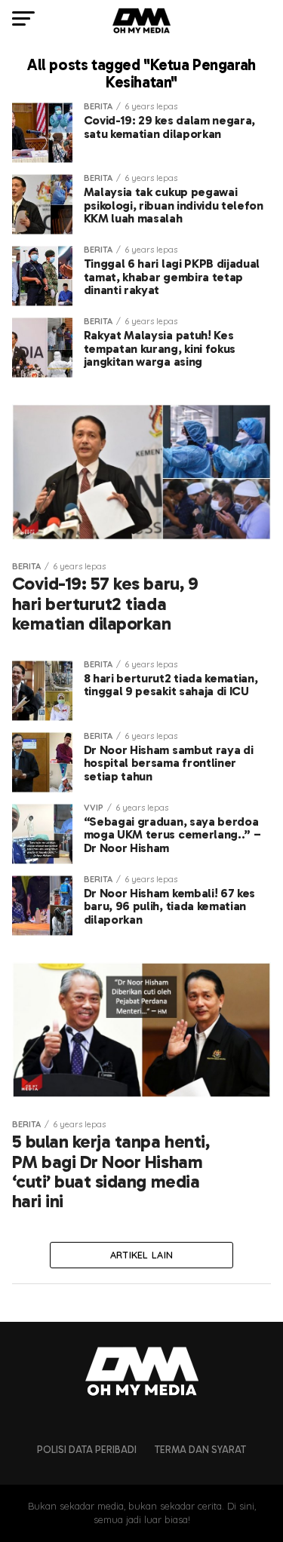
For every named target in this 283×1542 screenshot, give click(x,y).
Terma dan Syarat (200, 1449)
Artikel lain (141, 1255)
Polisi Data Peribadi (87, 1449)
